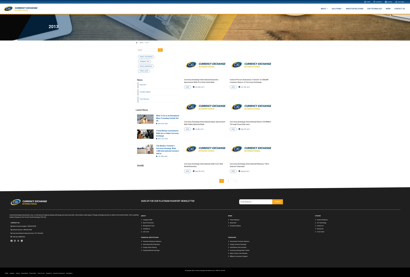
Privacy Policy (32, 273)
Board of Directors (148, 223)
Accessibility (24, 273)
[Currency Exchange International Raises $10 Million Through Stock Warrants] (251, 107)
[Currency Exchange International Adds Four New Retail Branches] (205, 149)
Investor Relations (354, 9)
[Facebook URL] (12, 241)
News (388, 9)
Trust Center (320, 232)
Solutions (336, 9)
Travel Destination (146, 57)
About (324, 9)
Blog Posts (143, 84)
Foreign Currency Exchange (238, 244)
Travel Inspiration (146, 66)
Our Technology (374, 9)
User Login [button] (401, 2)
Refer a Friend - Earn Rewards (238, 253)
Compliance (146, 229)
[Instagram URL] (15, 241)
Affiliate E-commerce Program (239, 256)
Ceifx (187, 87)
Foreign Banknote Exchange (151, 250)
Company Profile (147, 220)
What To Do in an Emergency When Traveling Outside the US (167, 118)
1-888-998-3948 (27, 230)
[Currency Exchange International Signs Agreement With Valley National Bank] (205, 107)
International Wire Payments (151, 244)
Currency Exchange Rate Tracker (239, 250)
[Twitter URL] (18, 241)
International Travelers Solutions (239, 241)
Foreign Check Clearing (150, 247)
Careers (389, 2)
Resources (320, 229)
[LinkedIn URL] (22, 241)
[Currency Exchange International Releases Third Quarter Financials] (251, 149)
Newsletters (69, 273)
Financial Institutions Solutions (152, 241)
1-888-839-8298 (31, 226)
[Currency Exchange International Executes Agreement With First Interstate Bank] (205, 65)
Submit (278, 202)
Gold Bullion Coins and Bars (238, 247)
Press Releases (144, 99)
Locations (379, 2)
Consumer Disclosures (59, 273)
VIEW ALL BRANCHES (18, 237)
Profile (368, 2)
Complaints (49, 273)
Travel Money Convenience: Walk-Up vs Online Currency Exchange (167, 133)
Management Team (148, 226)
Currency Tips (144, 61)
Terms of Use (41, 273)
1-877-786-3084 (38, 233)
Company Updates (145, 92)
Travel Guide (144, 71)
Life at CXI (146, 232)
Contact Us (399, 9)
